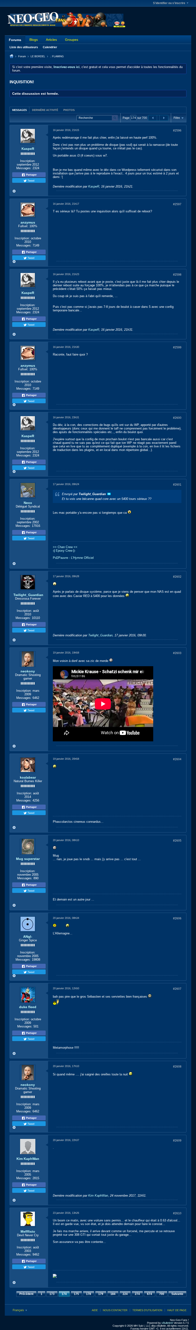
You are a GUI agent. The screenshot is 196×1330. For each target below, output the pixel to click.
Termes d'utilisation (147, 1310)
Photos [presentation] (69, 110)
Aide (95, 1310)
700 (161, 1294)
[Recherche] (115, 118)
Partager (31, 174)
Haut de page (176, 1310)
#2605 (177, 840)
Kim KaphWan (27, 1159)
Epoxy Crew (64, 550)
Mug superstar (28, 859)
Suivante (177, 1294)
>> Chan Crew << (65, 547)
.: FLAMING (57, 56)
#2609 (177, 1140)
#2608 (177, 1066)
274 (137, 1294)
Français (19, 1310)
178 (88, 1294)
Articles (51, 40)
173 (51, 1294)
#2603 (177, 653)
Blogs (33, 40)
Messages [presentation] (19, 110)
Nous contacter (115, 1310)
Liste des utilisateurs (24, 47)
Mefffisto (28, 1231)
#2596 (177, 130)
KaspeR (28, 149)
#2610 (177, 1213)
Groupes (71, 40)
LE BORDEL (38, 56)
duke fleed (27, 1007)
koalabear (28, 777)
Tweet (30, 180)
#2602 (177, 576)
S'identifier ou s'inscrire (169, 3)
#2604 (177, 759)
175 (76, 1294)
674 (149, 1294)
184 (112, 1294)
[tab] (19, 110)
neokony (28, 671)
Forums (15, 40)
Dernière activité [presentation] (45, 110)
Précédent (26, 1294)
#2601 (177, 484)
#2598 (177, 274)
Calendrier (50, 47)
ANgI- (27, 936)
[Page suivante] (163, 117)
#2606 (177, 918)
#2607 (177, 988)
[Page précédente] (152, 117)
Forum (22, 56)
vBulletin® (167, 1322)
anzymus (28, 222)
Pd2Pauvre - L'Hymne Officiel (73, 558)
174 (64, 1294)
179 (100, 1294)
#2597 (177, 204)
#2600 (177, 417)
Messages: (24, 168)
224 (125, 1294)
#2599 (177, 347)
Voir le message (109, 494)
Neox (28, 503)
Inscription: (27, 161)
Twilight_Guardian (28, 595)
